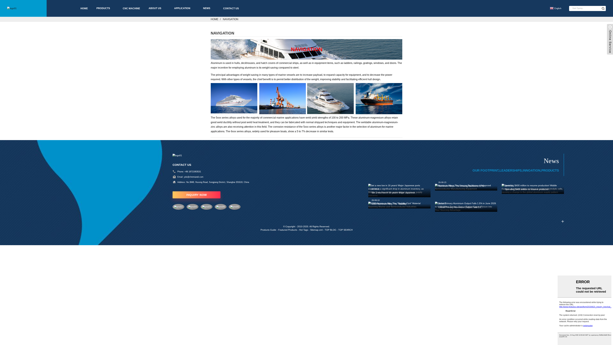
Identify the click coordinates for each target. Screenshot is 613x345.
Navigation (230, 19)
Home (84, 8)
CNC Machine (131, 8)
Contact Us (231, 8)
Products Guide (268, 230)
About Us (155, 8)
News (206, 8)
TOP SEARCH (345, 230)
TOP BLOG (330, 230)
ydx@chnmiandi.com (193, 177)
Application (182, 8)
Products (103, 8)
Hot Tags (303, 230)
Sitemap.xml (316, 230)
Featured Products (287, 230)
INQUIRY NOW (196, 194)
